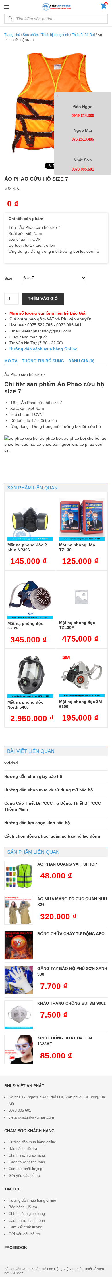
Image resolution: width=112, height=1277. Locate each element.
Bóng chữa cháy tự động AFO (71, 933)
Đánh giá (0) (81, 361)
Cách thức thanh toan (27, 1162)
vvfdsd (11, 763)
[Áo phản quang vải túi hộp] (19, 875)
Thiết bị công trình (55, 35)
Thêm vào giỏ (43, 298)
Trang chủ (12, 35)
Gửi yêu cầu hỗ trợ (24, 1175)
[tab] (11, 361)
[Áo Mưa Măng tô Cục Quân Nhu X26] (19, 910)
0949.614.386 (83, 116)
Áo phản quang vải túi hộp (67, 864)
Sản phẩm (31, 35)
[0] (103, 7)
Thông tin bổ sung (43, 361)
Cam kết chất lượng (25, 1169)
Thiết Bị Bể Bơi (83, 35)
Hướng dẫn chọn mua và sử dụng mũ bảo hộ (48, 790)
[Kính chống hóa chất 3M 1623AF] (19, 1049)
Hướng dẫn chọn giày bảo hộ (33, 776)
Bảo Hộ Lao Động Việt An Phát (58, 1269)
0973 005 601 (20, 1110)
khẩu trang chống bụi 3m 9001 (71, 1003)
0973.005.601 (83, 169)
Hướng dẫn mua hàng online (32, 1142)
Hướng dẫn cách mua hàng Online (43, 348)
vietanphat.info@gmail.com (31, 1117)
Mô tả (11, 361)
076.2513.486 (83, 139)
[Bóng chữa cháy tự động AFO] (19, 945)
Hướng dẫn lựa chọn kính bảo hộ (37, 822)
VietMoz (16, 1273)
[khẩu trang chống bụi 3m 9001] (19, 1015)
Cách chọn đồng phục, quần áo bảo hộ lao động (52, 836)
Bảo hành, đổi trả (23, 1148)
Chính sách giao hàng (27, 1155)
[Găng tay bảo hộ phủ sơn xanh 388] (19, 980)
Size (8, 278)
